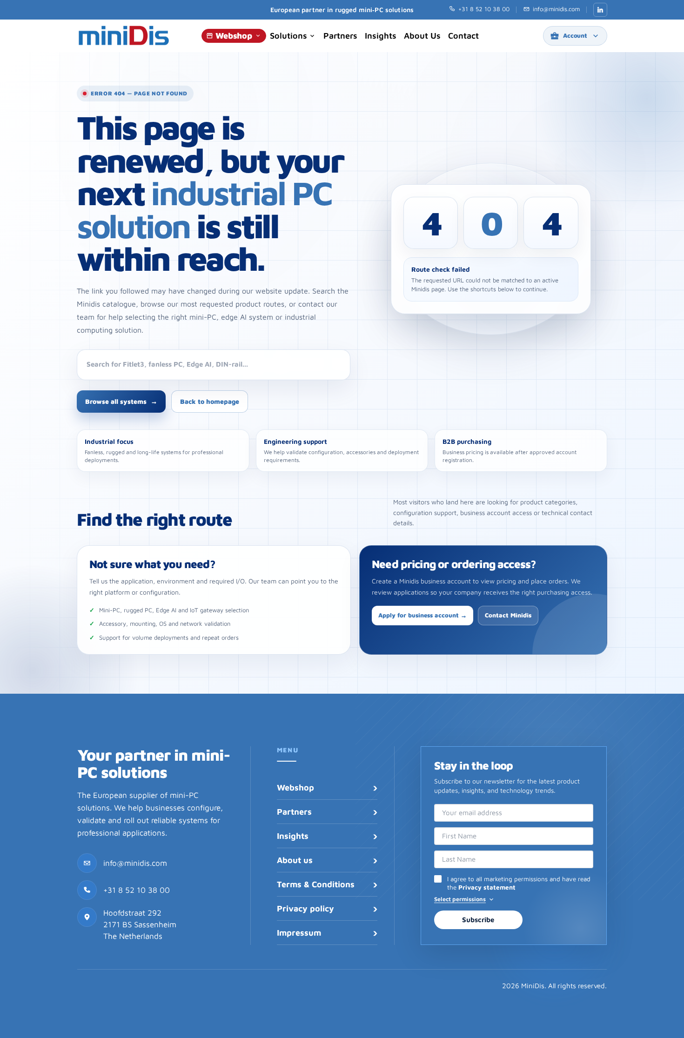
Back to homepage (209, 401)
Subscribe (478, 920)
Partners (340, 35)
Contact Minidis (508, 615)
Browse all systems (121, 401)
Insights (380, 35)
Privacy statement (487, 887)
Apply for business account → (422, 615)
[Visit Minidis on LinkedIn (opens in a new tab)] (600, 10)
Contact (463, 35)
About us (422, 35)
